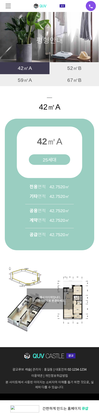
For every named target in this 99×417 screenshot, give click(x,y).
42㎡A (25, 68)
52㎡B (74, 68)
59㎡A (25, 80)
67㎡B (74, 80)
